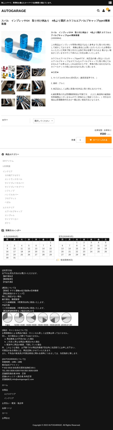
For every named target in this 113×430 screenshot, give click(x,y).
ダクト (8, 223)
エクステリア (8, 207)
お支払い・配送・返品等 (12, 403)
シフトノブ (9, 191)
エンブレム (9, 215)
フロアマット (10, 198)
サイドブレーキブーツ (14, 187)
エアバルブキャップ (13, 211)
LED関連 (6, 166)
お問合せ (6, 418)
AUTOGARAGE (13, 11)
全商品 (5, 390)
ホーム (5, 385)
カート (5, 413)
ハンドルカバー (11, 194)
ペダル (8, 202)
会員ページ (7, 408)
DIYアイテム (8, 161)
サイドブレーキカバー (14, 183)
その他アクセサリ (12, 175)
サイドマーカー (11, 219)
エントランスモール (13, 179)
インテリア (7, 171)
